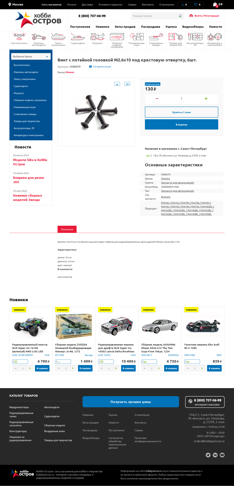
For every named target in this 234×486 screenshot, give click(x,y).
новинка (19, 309)
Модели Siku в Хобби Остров (30, 162)
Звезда (89, 355)
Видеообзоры (193, 26)
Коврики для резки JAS (28, 179)
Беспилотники (19, 42)
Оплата (71, 4)
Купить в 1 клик (181, 112)
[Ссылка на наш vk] (215, 455)
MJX (47, 355)
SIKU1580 (189, 355)
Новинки (102, 26)
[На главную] (38, 20)
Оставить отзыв (102, 66)
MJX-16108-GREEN (22, 355)
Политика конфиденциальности (148, 439)
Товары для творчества (175, 43)
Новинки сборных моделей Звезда (27, 197)
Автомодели (51, 407)
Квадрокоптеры (19, 407)
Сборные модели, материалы (117, 44)
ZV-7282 (59, 355)
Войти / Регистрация (207, 15)
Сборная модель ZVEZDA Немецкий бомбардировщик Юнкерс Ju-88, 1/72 (73, 348)
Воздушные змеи (54, 431)
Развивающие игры (137, 43)
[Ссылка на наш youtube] (222, 455)
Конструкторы (18, 431)
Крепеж (165, 196)
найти (180, 16)
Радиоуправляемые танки (21, 414)
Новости (215, 26)
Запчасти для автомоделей (177, 182)
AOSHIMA (173, 355)
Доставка (87, 4)
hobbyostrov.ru (154, 470)
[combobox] (31, 56)
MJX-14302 (104, 355)
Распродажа (150, 26)
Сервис (132, 4)
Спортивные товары (156, 43)
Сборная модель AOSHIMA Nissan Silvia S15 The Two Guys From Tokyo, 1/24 (158, 348)
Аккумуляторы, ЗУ (195, 43)
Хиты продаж (125, 26)
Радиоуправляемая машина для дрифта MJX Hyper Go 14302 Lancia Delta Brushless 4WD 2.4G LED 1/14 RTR (116, 349)
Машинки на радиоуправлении (20, 438)
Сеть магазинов (51, 4)
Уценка (171, 26)
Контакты (148, 4)
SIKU (219, 355)
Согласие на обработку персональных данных (117, 442)
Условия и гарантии (110, 4)
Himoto (165, 178)
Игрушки (97, 42)
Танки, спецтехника (58, 43)
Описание (67, 229)
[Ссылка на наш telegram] (208, 455)
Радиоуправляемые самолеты (21, 423)
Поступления (80, 26)
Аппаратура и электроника (214, 43)
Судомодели (78, 42)
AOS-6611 (146, 355)
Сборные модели (54, 425)
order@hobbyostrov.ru (209, 441)
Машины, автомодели (39, 43)
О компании (166, 4)
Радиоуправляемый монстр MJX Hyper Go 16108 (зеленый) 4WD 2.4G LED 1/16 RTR (29, 349)
